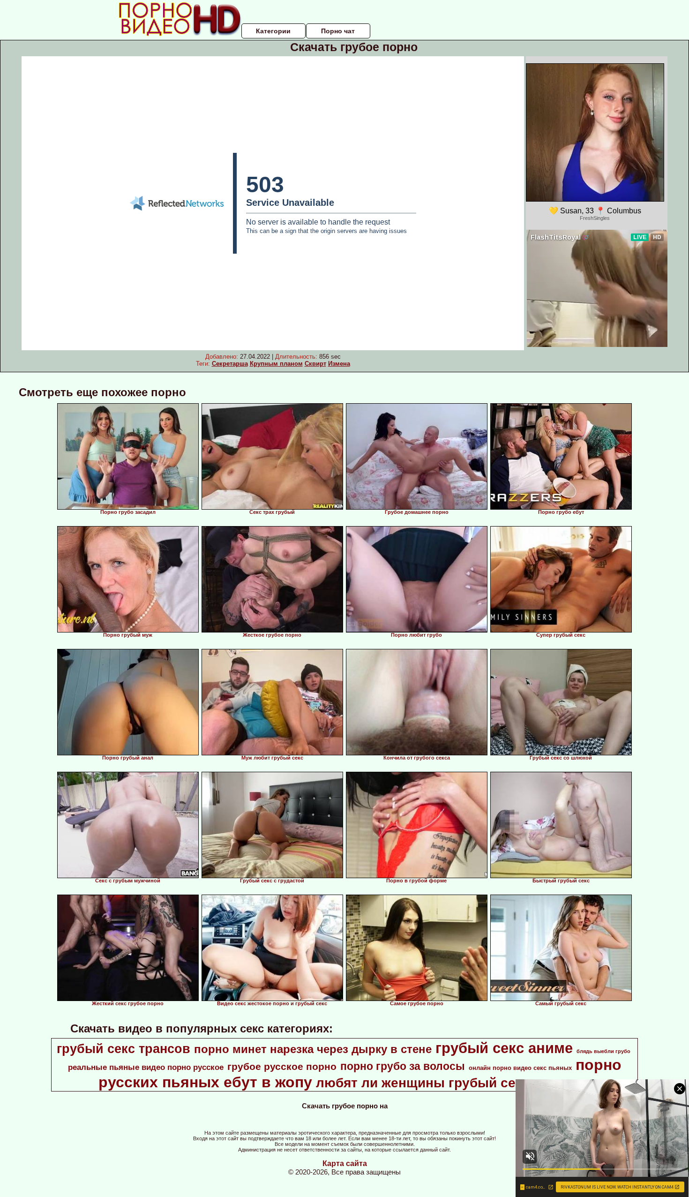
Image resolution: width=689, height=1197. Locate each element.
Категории (273, 31)
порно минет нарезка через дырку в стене (313, 1049)
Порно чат (338, 31)
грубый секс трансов (123, 1049)
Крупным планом (276, 363)
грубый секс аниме (504, 1048)
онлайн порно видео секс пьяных (520, 1067)
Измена (339, 363)
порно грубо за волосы (402, 1066)
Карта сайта (344, 1163)
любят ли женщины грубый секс (423, 1083)
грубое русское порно (282, 1066)
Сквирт (315, 363)
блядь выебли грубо (603, 1051)
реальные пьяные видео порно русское (146, 1067)
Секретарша (230, 363)
